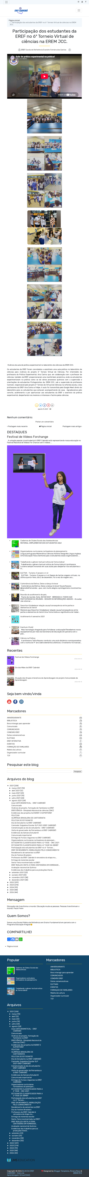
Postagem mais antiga (72, 426)
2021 (12, 786)
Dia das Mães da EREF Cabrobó (27, 668)
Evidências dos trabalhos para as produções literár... (32, 870)
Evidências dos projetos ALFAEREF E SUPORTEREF (31, 813)
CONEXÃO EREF (13, 732)
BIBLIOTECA (12, 721)
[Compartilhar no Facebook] (44, 405)
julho (14, 1024)
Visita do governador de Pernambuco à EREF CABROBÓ (33, 830)
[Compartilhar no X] (40, 405)
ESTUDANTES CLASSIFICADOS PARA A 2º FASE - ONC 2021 (35, 843)
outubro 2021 (17, 875)
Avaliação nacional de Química (23, 867)
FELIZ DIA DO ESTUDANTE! (22, 820)
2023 (12, 885)
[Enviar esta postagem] (49, 409)
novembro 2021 (18, 877)
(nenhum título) (26, 627)
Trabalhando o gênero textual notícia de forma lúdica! (42, 562)
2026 (12, 892)
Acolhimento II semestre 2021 (32, 617)
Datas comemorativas (16, 735)
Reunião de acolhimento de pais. (33, 595)
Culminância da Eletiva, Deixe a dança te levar (39, 584)
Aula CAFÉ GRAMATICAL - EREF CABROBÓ (28, 803)
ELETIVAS (11, 738)
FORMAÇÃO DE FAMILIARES (18, 747)
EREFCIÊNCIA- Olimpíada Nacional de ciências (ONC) (32, 810)
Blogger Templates (61, 1171)
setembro (16, 1133)
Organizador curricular (16, 753)
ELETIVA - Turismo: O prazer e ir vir (34, 573)
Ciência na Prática (27, 638)
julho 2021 (16, 798)
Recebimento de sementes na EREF (25, 853)
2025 (12, 890)
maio (14, 1019)
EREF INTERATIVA (14, 741)
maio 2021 (16, 793)
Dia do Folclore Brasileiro (21, 855)
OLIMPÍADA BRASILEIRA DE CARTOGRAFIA (28, 818)
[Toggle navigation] (6, 2)
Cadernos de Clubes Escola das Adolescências (39, 541)
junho (14, 1021)
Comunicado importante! (21, 835)
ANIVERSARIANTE (14, 718)
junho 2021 (16, 796)
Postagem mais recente (17, 426)
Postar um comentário (44, 422)
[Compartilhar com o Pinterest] (48, 405)
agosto (15, 1026)
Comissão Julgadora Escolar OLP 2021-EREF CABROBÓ (33, 825)
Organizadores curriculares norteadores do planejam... (33, 840)
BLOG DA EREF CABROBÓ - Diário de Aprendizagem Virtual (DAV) (20, 1173)
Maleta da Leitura (14, 750)
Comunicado (12, 726)
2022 (12, 882)
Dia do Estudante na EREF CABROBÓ (26, 823)
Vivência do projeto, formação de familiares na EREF (32, 808)
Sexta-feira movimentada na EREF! (25, 863)
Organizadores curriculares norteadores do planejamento (43, 551)
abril (14, 1016)
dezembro (16, 1141)
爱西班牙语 (77, 1173)
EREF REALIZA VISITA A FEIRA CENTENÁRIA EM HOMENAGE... (35, 865)
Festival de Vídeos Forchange (27, 437)
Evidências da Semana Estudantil (25, 833)
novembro (16, 1138)
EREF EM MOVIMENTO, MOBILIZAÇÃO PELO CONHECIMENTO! (35, 850)
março (14, 1014)
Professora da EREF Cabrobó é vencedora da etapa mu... (34, 858)
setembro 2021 (18, 872)
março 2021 (16, 788)
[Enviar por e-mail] (36, 405)
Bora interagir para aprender (18, 724)
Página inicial (14, 20)
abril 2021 (16, 791)
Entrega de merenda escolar (22, 860)
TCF (8, 756)
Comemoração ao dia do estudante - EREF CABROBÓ (32, 828)
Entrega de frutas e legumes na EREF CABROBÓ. (31, 838)
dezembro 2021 (18, 880)
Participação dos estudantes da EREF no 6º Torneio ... (33, 848)
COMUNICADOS (13, 729)
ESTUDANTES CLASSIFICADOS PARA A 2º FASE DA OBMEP (34, 845)
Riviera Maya (75, 1171)
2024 (12, 887)
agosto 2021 (17, 801)
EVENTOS (11, 744)
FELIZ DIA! (15, 815)
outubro (15, 1136)
